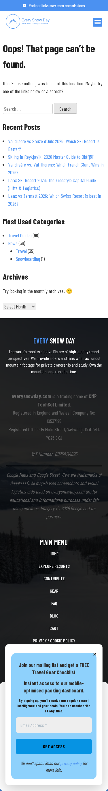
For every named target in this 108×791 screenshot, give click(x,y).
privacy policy (71, 763)
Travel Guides (20, 235)
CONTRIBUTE (54, 578)
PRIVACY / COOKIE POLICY (54, 640)
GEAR (54, 591)
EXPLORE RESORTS (54, 566)
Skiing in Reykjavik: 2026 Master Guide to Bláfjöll (51, 157)
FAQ (54, 603)
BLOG (54, 615)
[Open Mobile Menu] (97, 22)
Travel (21, 251)
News (13, 243)
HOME (54, 553)
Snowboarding (28, 259)
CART (54, 628)
